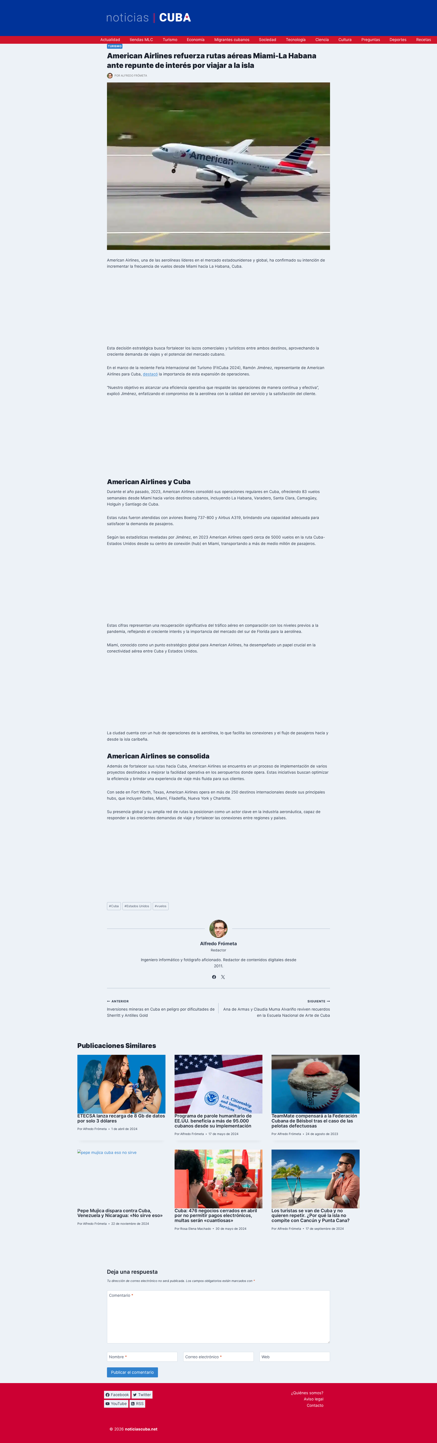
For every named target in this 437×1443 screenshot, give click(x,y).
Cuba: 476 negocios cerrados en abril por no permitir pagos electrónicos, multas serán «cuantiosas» (216, 1215)
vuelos (160, 906)
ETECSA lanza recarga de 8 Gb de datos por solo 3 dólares (121, 1118)
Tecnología (296, 39)
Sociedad (267, 39)
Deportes (398, 39)
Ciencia (322, 39)
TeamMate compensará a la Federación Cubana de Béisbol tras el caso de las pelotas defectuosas (314, 1121)
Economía (196, 39)
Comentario (121, 1295)
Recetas (423, 39)
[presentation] (121, 1084)
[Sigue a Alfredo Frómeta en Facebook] (214, 977)
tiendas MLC (141, 39)
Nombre (118, 1357)
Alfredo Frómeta (134, 75)
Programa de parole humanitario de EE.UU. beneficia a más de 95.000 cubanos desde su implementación (213, 1121)
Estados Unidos (136, 906)
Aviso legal (313, 1399)
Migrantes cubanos (231, 39)
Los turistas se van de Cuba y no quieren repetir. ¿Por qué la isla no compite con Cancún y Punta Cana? (311, 1215)
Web (266, 1357)
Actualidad (110, 39)
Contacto (315, 1405)
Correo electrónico (203, 1357)
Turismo (170, 39)
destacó (150, 374)
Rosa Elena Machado (195, 1228)
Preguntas (370, 39)
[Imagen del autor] (110, 76)
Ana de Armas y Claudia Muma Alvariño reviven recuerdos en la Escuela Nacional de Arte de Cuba (276, 1008)
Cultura (345, 39)
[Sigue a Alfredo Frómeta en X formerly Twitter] (223, 977)
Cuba (114, 906)
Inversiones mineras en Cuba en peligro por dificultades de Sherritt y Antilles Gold (161, 1008)
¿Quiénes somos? (307, 1393)
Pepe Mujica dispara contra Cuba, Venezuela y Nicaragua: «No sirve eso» (120, 1213)
